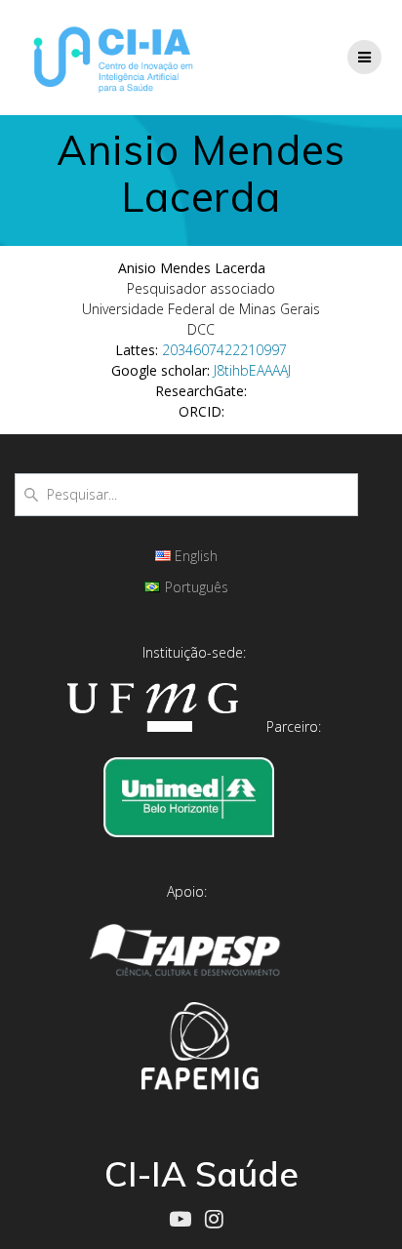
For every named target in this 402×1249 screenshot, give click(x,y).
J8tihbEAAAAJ (252, 370)
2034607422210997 (224, 350)
